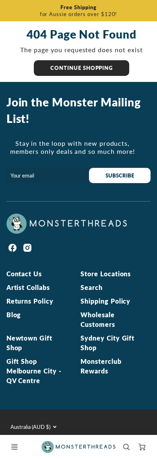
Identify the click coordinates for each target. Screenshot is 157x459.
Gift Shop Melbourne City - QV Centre (34, 370)
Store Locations (106, 273)
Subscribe (119, 175)
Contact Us (24, 273)
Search (92, 287)
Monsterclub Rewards (101, 366)
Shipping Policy (105, 301)
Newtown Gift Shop (29, 342)
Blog (13, 314)
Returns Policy (30, 301)
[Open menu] (14, 447)
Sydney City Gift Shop (107, 342)
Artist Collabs (28, 287)
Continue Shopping (81, 68)
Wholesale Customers (98, 319)
